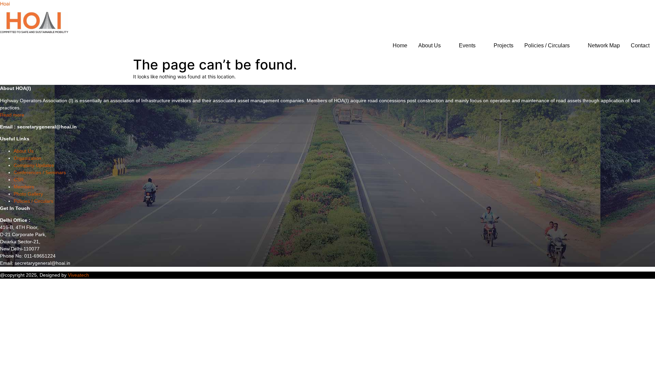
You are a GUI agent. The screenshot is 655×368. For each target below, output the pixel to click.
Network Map (604, 45)
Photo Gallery (28, 194)
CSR (19, 179)
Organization (27, 158)
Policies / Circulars (547, 45)
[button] (433, 46)
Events (467, 45)
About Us (429, 45)
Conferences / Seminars (40, 172)
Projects (503, 45)
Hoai (5, 3)
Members (24, 186)
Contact (640, 45)
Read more (12, 115)
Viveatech (78, 275)
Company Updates (34, 165)
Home (400, 45)
